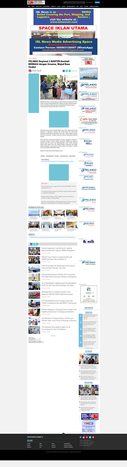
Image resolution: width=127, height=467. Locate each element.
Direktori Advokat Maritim (85, 445)
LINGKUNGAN (72, 156)
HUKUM (28, 445)
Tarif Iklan (91, 442)
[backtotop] (63, 434)
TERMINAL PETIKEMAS (94, 6)
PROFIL (81, 6)
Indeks (33, 6)
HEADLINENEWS (46, 6)
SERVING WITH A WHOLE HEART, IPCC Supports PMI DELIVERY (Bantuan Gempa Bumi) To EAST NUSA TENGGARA (57, 294)
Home (29, 6)
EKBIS (40, 443)
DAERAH (43, 156)
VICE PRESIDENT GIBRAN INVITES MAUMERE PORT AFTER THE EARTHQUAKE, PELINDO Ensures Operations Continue (58, 285)
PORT (77, 6)
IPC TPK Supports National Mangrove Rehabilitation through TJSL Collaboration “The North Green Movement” (90, 330)
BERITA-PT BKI (39, 6)
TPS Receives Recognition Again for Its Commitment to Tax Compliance (55, 328)
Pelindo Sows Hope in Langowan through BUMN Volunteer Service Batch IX (56, 258)
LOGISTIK (63, 6)
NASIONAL (29, 447)
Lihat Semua (53, 335)
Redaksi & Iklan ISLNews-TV (85, 440)
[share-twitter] (67, 71)
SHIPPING (86, 6)
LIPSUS (58, 6)
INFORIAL (57, 156)
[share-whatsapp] (70, 71)
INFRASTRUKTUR (64, 156)
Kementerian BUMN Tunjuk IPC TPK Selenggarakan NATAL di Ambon (57, 161)
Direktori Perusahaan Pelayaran (86, 443)
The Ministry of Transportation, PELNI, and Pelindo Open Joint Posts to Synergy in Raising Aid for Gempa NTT (58, 320)
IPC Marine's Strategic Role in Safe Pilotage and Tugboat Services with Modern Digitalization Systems (90, 323)
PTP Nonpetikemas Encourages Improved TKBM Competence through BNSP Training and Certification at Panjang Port (58, 303)
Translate (38, 339)
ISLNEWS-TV (53, 6)
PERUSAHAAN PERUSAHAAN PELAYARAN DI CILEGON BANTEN (90, 316)
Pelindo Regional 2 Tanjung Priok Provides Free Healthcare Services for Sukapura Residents (59, 311)
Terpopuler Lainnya (88, 348)
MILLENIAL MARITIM (71, 6)
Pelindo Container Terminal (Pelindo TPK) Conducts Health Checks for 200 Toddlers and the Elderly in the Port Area (90, 343)
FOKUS (53, 443)
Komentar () (74, 70)
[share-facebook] (64, 71)
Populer (97, 2)
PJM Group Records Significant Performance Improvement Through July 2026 (58, 267)
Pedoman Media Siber (84, 442)
